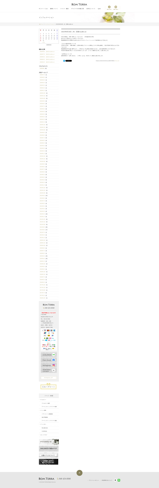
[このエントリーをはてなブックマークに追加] (64, 60)
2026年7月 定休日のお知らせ (47, 54)
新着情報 (42, 68)
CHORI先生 (44, 431)
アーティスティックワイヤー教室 (49, 406)
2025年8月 (42, 103)
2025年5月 (42, 111)
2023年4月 (42, 177)
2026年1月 (42, 90)
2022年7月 (42, 200)
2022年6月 (42, 203)
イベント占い (43, 424)
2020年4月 (42, 258)
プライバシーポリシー (94, 480)
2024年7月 (42, 137)
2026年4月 (42, 82)
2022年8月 (42, 198)
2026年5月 (42, 80)
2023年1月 (42, 185)
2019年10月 (42, 263)
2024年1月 (42, 153)
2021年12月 (42, 219)
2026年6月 (42, 77)
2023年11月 (42, 158)
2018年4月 (42, 282)
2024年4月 (42, 145)
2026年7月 (42, 74)
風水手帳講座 (45, 417)
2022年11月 (42, 190)
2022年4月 (42, 208)
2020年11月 (42, 243)
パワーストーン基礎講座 (47, 414)
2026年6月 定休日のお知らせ (47, 56)
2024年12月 (42, 124)
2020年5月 (42, 256)
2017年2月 (42, 295)
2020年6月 (42, 253)
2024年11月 (42, 127)
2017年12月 (42, 284)
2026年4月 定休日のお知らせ (47, 62)
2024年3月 (42, 148)
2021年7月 (42, 232)
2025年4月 (42, 114)
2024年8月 (42, 135)
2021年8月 (42, 229)
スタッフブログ (43, 434)
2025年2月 (42, 119)
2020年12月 (42, 240)
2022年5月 (42, 206)
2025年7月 (42, 106)
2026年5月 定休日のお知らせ (47, 59)
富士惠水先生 (45, 428)
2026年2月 (42, 88)
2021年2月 (42, 235)
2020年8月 (42, 248)
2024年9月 (42, 132)
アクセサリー (43, 399)
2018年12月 (42, 271)
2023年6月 (42, 172)
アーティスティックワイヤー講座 (49, 420)
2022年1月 (42, 216)
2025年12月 (42, 93)
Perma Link (117, 60)
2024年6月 (42, 140)
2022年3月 (42, 211)
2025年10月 (42, 98)
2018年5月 (42, 279)
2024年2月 (42, 151)
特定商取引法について (107, 480)
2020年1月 (42, 261)
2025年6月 (42, 109)
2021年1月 (42, 237)
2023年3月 (42, 179)
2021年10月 (42, 224)
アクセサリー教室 (46, 403)
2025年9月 (42, 101)
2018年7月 (42, 277)
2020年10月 (42, 245)
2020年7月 (42, 250)
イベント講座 (43, 410)
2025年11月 (42, 95)
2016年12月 (42, 298)
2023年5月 (42, 174)
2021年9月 (42, 227)
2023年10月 (42, 161)
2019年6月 (42, 269)
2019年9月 (42, 266)
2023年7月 (42, 169)
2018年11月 (42, 274)
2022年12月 (42, 187)
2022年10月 (42, 193)
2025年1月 (42, 122)
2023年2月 (42, 182)
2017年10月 (42, 290)
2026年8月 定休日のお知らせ (47, 51)
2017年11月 (42, 287)
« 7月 (43, 42)
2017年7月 (42, 292)
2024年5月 (42, 143)
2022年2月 (42, 214)
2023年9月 (42, 164)
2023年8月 (42, 166)
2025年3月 (42, 116)
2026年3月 (42, 85)
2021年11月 (42, 221)
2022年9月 (42, 195)
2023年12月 (42, 156)
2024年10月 (42, 130)
